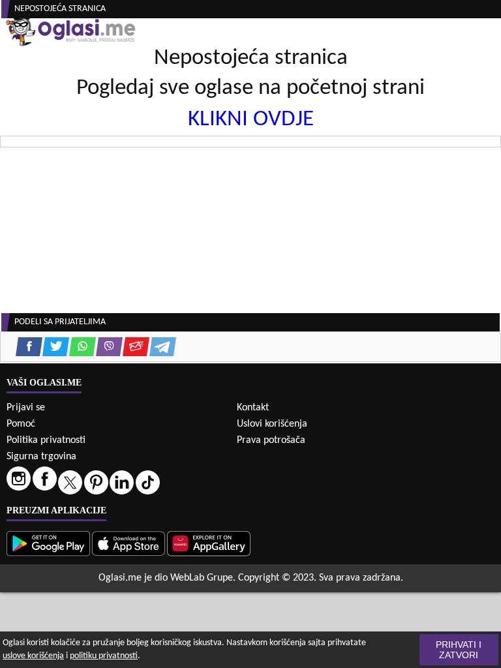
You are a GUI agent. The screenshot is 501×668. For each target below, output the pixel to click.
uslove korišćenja (33, 656)
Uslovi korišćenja (272, 424)
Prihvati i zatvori (458, 649)
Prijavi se (26, 407)
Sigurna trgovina (41, 456)
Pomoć (21, 424)
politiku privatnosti (104, 656)
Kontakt (253, 407)
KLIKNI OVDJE (251, 119)
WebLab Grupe (201, 578)
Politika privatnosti (46, 440)
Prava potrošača (271, 440)
